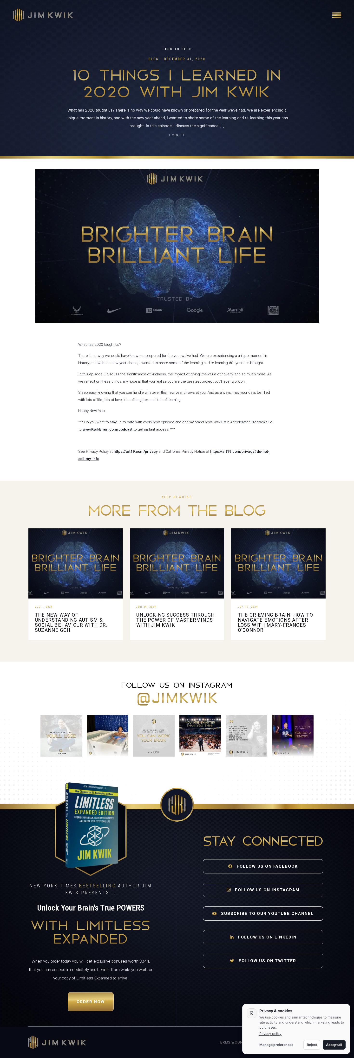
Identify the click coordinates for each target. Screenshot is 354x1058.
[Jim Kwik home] (57, 1042)
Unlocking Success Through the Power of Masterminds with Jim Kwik (175, 620)
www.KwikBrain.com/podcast (107, 429)
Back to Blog (177, 49)
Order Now (91, 1001)
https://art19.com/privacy (136, 451)
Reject (312, 1045)
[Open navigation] (336, 15)
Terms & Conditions (237, 1042)
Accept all (334, 1045)
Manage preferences (276, 1045)
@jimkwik (177, 699)
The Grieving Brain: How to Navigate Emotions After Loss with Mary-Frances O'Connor (275, 622)
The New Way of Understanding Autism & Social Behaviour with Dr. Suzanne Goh (71, 622)
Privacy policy (270, 1033)
